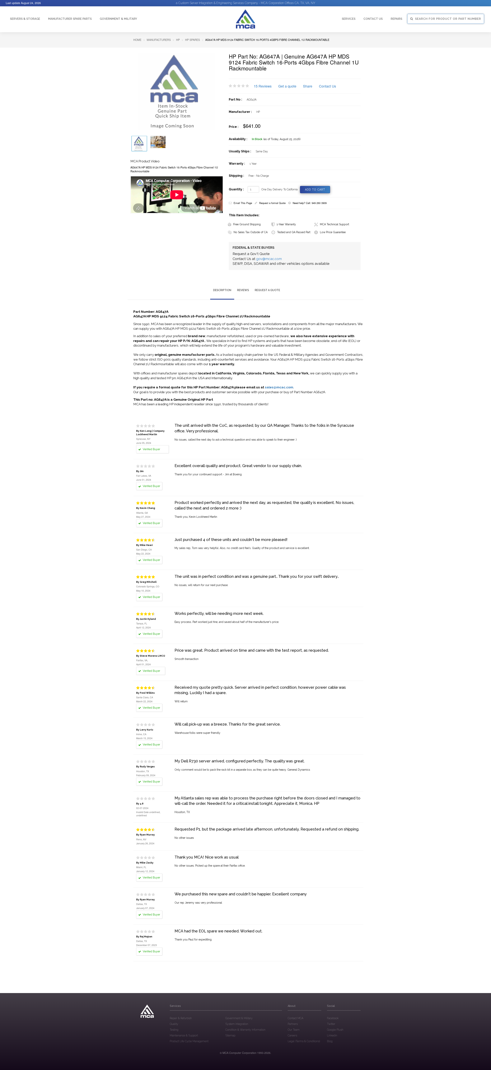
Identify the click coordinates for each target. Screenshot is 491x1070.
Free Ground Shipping (247, 224)
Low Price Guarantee (333, 232)
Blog (330, 1041)
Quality (174, 1023)
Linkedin (332, 1035)
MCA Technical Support (334, 224)
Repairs (396, 19)
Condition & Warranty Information (245, 1029)
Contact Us (327, 85)
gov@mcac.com (269, 259)
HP (178, 40)
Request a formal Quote (272, 203)
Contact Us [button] (373, 19)
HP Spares (192, 40)
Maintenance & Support (184, 1035)
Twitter (331, 1023)
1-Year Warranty (286, 224)
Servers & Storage (25, 19)
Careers (292, 1035)
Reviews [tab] (243, 290)
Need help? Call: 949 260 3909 (310, 203)
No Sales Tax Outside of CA (251, 232)
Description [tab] (222, 290)
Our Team (294, 1029)
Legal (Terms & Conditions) (304, 1041)
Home (137, 40)
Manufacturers (159, 40)
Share (307, 85)
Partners (293, 1023)
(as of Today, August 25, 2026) (282, 139)
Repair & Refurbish (181, 1018)
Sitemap (230, 1035)
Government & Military (118, 19)
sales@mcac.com (279, 387)
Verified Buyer (151, 449)
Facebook (333, 1018)
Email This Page (243, 203)
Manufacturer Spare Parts (70, 19)
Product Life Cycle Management (189, 1041)
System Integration (236, 1023)
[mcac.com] (245, 19)
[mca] (147, 1011)
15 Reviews (263, 85)
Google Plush (335, 1029)
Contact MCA (295, 1018)
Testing (174, 1029)
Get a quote (287, 85)
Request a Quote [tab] (267, 290)
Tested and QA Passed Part (293, 232)
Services (348, 19)
